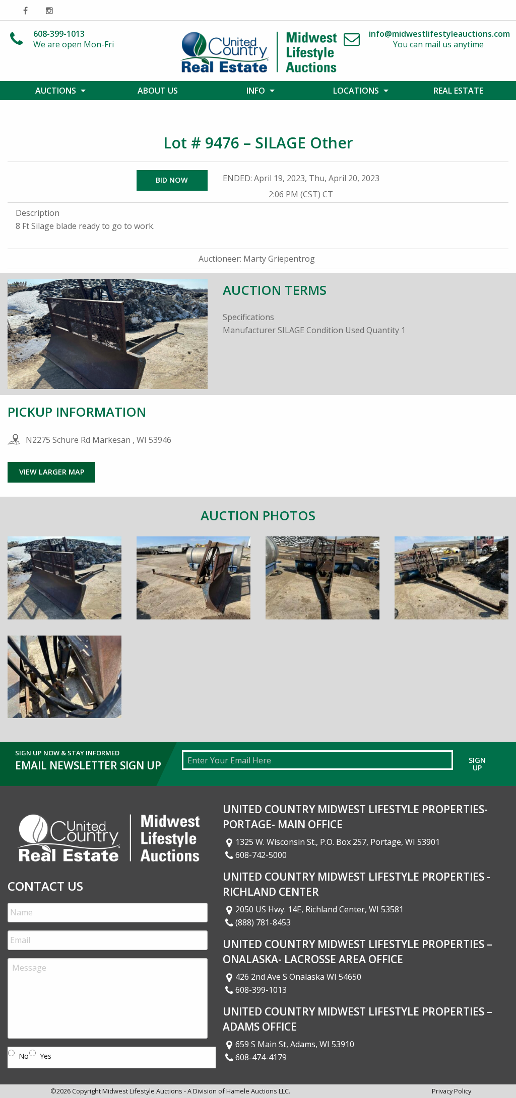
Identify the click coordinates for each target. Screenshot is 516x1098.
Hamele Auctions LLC (257, 1090)
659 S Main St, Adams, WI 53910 (294, 1044)
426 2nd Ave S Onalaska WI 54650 (298, 976)
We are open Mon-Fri (73, 39)
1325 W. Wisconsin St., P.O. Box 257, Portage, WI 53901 (337, 841)
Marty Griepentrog (279, 258)
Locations (356, 90)
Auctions (55, 90)
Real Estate (458, 90)
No (24, 1056)
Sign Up (477, 763)
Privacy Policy (451, 1090)
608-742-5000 (261, 854)
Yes (45, 1056)
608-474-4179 (261, 1057)
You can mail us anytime (439, 39)
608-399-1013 (261, 989)
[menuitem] (58, 90)
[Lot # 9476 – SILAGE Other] (64, 585)
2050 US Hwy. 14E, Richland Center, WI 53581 (319, 909)
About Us (158, 90)
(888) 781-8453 (263, 922)
